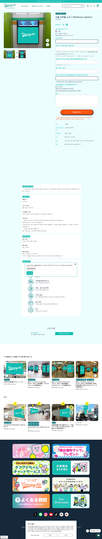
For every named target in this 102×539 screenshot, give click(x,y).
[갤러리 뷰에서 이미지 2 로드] (21, 54)
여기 (36, 241)
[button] (47, 44)
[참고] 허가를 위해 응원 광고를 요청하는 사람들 (68, 90)
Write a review (64, 333)
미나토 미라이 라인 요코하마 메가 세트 (38, 427)
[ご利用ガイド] (88, 6)
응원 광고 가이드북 (37, 6)
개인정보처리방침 (56, 531)
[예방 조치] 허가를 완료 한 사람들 (64, 88)
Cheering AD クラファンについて (64, 35)
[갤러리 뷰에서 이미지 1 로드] (9, 54)
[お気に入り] (91, 6)
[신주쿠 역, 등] (82, 6)
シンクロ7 (79, 422)
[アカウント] (94, 6)
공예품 (48, 6)
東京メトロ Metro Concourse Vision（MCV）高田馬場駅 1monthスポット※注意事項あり (61, 383)
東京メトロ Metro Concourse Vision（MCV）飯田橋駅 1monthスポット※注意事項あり (38, 383)
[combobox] (73, 6)
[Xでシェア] (64, 25)
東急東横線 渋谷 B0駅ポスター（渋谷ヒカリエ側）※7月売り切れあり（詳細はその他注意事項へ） (63, 426)
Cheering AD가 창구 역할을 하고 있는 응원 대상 (69, 81)
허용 (50, 535)
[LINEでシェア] (67, 25)
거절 (65, 535)
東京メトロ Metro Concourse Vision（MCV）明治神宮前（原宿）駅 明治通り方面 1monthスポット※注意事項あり (86, 384)
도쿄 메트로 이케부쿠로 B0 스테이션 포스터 (14, 425)
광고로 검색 (24, 6)
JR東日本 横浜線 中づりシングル (13, 382)
